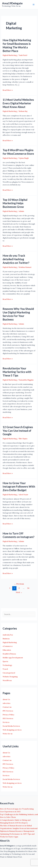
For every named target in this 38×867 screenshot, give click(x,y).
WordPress (7, 680)
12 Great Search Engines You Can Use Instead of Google (18, 430)
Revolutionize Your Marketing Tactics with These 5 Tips (17, 372)
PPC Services (8, 711)
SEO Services (8, 718)
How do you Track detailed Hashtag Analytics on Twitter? (16, 259)
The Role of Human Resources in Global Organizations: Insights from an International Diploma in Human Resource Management (18, 828)
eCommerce (8, 646)
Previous (19, 584)
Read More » (8, 90)
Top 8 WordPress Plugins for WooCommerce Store (18, 151)
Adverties (6, 703)
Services (6, 722)
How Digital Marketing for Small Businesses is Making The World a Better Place (17, 45)
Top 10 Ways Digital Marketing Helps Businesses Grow (15, 203)
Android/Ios (8, 635)
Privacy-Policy (8, 715)
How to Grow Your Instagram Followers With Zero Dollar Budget (19, 486)
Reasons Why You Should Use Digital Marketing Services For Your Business (18, 314)
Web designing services (12, 730)
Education (7, 650)
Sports (5, 661)
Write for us (7, 734)
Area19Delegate (12, 3)
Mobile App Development (13, 658)
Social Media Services (11, 726)
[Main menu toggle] (33, 4)
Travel (5, 669)
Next (19, 592)
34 (28, 588)
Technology (7, 665)
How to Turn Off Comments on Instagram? (18, 535)
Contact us (7, 707)
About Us (6, 699)
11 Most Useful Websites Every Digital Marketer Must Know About (18, 103)
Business (6, 639)
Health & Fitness (9, 654)
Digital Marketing (10, 55)
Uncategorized (9, 673)
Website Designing (10, 677)
